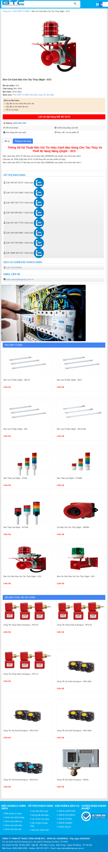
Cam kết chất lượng (39, 811)
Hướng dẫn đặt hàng (39, 815)
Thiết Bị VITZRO (65, 819)
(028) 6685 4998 (19, 123)
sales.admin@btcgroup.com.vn (20, 279)
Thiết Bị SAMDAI (65, 823)
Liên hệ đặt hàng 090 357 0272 (54, 117)
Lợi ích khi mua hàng (40, 819)
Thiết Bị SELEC (64, 827)
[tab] (7, 141)
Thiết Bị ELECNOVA (66, 815)
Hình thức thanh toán (40, 830)
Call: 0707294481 (14, 267)
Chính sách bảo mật (12, 829)
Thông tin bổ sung (23, 141)
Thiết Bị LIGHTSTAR (66, 811)
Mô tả (7, 141)
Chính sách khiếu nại (13, 821)
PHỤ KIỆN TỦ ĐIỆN (21, 11)
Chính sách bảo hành (13, 825)
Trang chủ (7, 11)
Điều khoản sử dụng (12, 813)
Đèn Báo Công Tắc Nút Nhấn (42, 95)
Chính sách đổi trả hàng (14, 817)
